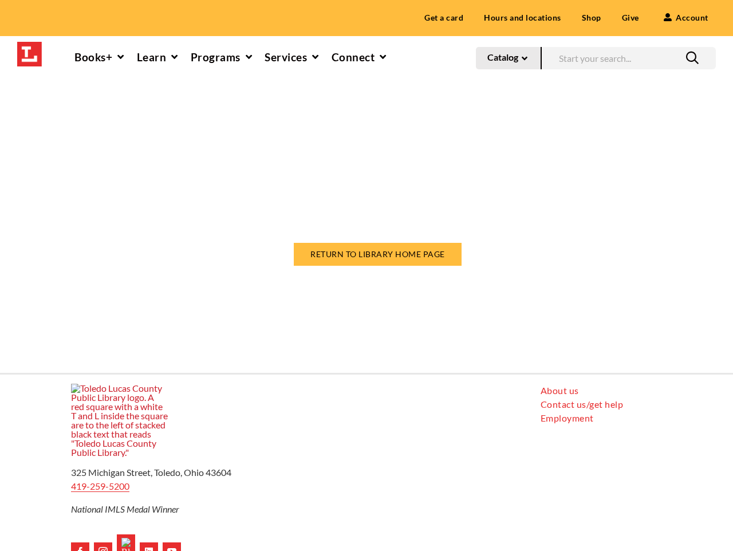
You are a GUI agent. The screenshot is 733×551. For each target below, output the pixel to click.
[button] (692, 58)
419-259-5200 (100, 486)
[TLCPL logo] (29, 46)
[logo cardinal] (119, 388)
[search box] (628, 56)
